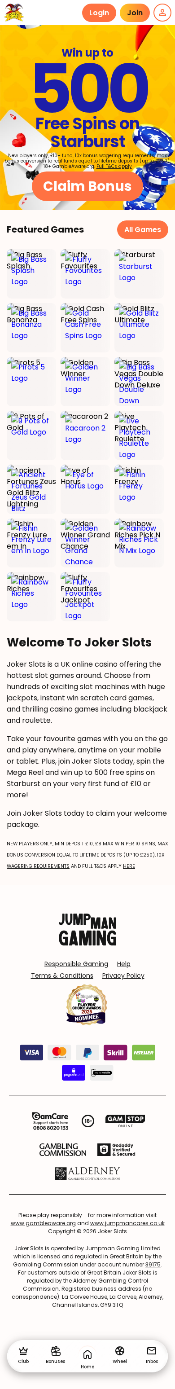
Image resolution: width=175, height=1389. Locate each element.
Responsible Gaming (76, 963)
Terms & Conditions (62, 975)
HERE (129, 866)
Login (99, 13)
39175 (153, 1264)
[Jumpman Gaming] (87, 943)
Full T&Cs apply (114, 166)
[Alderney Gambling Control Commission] (87, 1173)
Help (124, 963)
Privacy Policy (123, 975)
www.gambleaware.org (43, 1223)
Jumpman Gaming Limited (123, 1248)
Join (135, 13)
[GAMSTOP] (125, 1121)
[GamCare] (50, 1121)
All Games (142, 229)
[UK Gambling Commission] (62, 1149)
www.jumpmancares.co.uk (127, 1223)
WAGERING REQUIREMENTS (38, 866)
